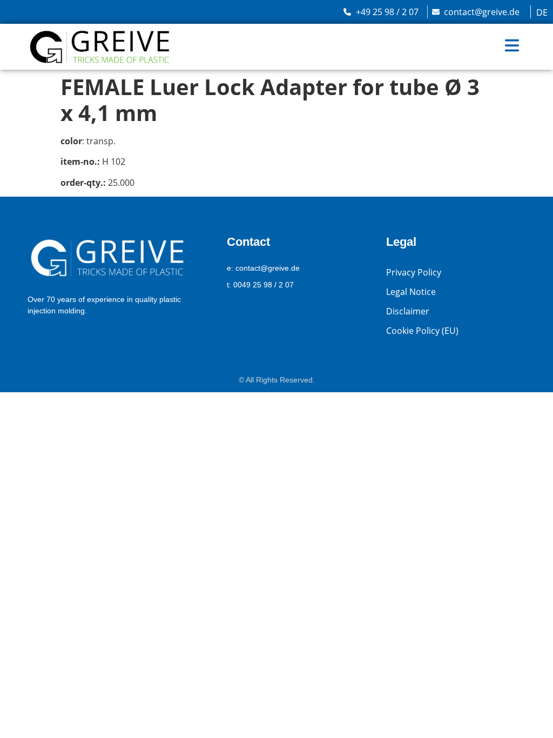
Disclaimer (407, 311)
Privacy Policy (413, 272)
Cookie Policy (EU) (422, 331)
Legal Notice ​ (412, 292)
